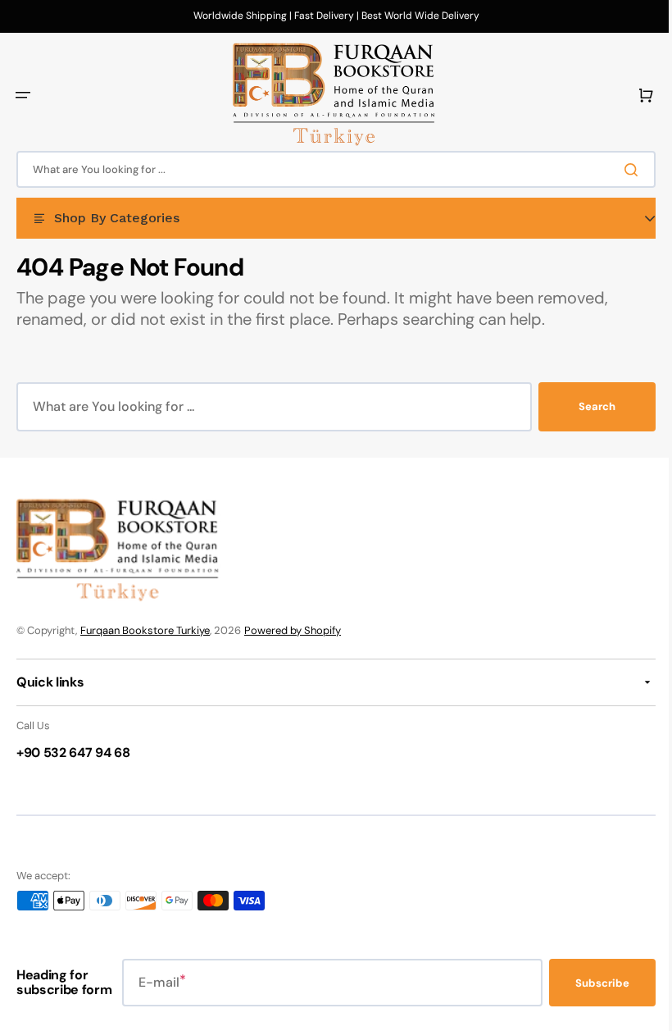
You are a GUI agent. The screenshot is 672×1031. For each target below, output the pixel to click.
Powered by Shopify (292, 630)
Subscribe (590, 983)
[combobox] (329, 169)
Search (584, 406)
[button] (23, 95)
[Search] (622, 170)
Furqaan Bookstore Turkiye (145, 630)
